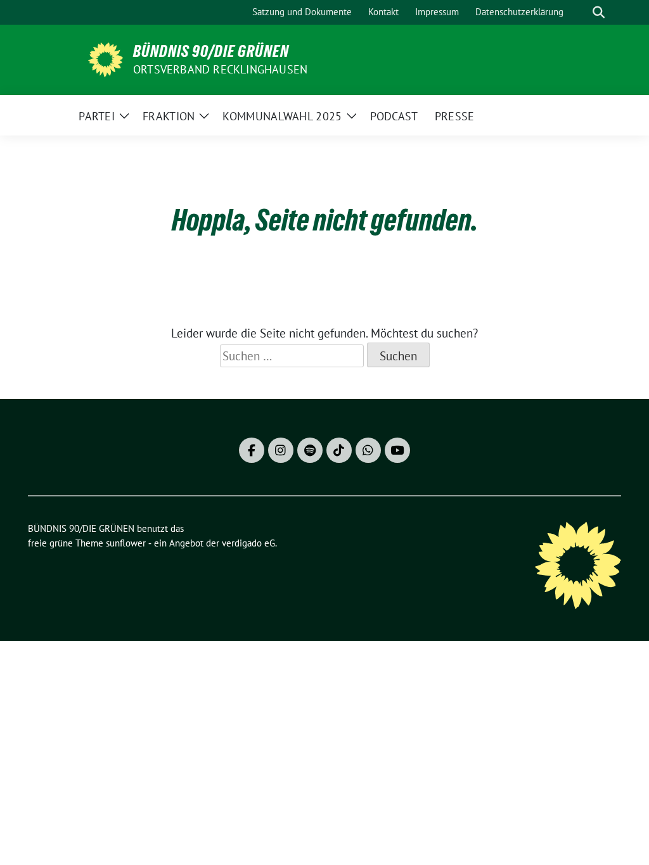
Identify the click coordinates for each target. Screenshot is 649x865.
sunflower (126, 543)
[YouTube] (397, 450)
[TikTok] (339, 450)
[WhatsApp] (368, 450)
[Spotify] (310, 450)
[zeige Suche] (598, 12)
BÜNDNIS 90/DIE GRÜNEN (211, 51)
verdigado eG (248, 543)
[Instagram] (280, 450)
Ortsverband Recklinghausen (220, 69)
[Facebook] (251, 450)
